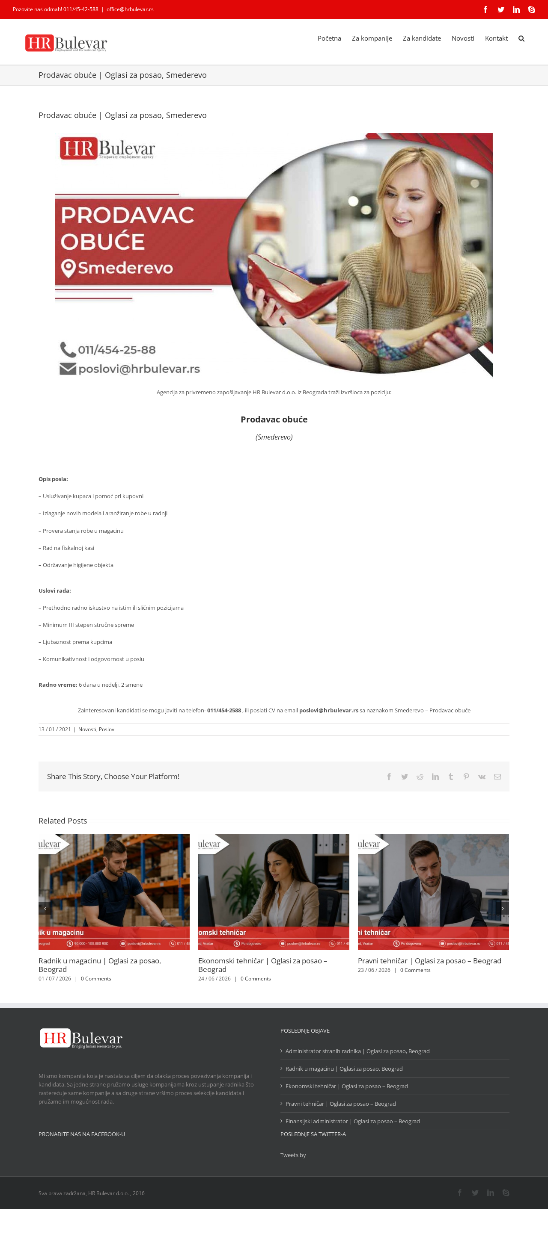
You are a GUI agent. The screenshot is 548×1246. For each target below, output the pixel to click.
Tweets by (293, 1155)
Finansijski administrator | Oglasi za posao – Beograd (353, 1121)
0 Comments (96, 978)
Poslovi (107, 729)
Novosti (87, 729)
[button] (521, 37)
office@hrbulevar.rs (130, 9)
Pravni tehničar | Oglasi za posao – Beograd (429, 961)
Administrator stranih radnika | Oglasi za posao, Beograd (358, 1051)
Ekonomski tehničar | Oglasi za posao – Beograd (263, 965)
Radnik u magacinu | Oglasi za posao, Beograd (100, 965)
